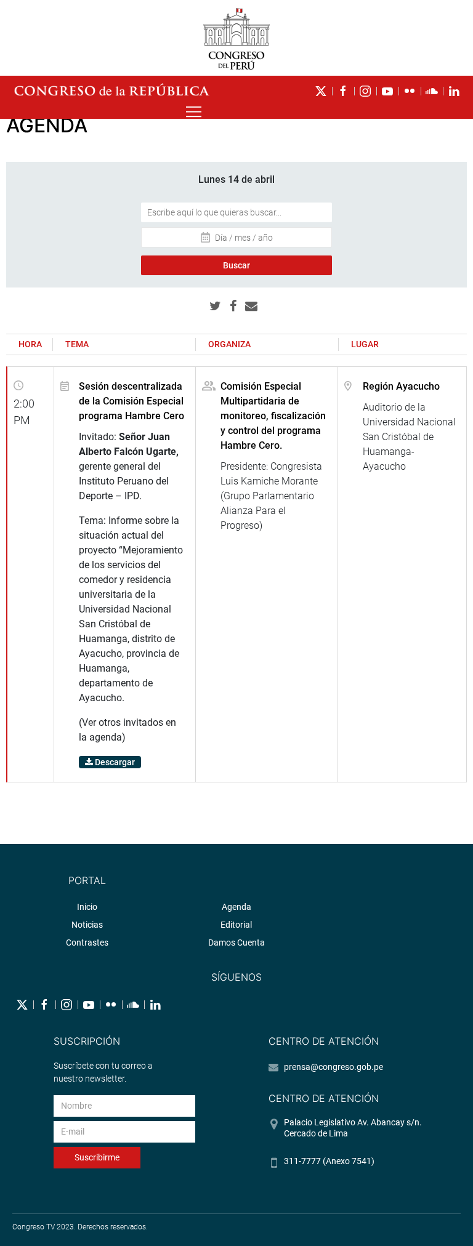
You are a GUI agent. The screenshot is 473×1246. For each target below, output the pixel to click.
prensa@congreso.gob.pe (333, 1067)
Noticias (87, 925)
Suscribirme (97, 1157)
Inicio (87, 907)
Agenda (236, 907)
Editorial (236, 925)
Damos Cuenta (236, 942)
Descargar (114, 762)
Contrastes (87, 942)
